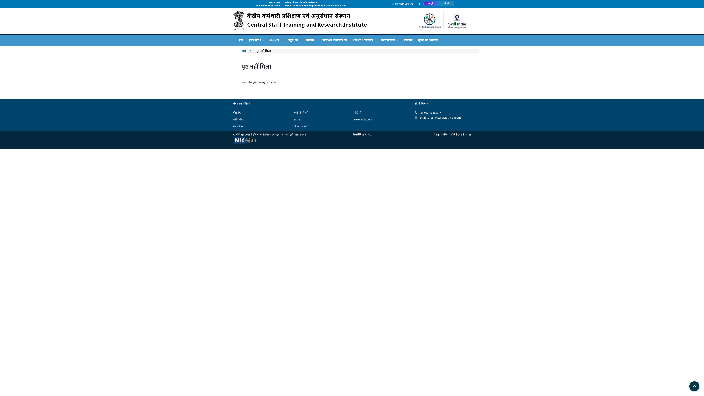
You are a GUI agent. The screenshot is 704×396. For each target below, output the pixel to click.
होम (241, 40)
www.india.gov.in (363, 119)
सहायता (297, 119)
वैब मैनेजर (238, 126)
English (432, 3)
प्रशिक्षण (275, 40)
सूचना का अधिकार (428, 40)
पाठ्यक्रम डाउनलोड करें (334, 40)
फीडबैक (408, 40)
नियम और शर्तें (300, 126)
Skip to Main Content (402, 3)
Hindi (446, 3)
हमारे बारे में (255, 40)
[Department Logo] (238, 21)
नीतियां (357, 112)
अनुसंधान (292, 40)
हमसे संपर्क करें (301, 112)
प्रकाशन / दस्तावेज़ (363, 40)
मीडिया (310, 40)
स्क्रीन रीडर (238, 119)
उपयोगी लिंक (388, 40)
